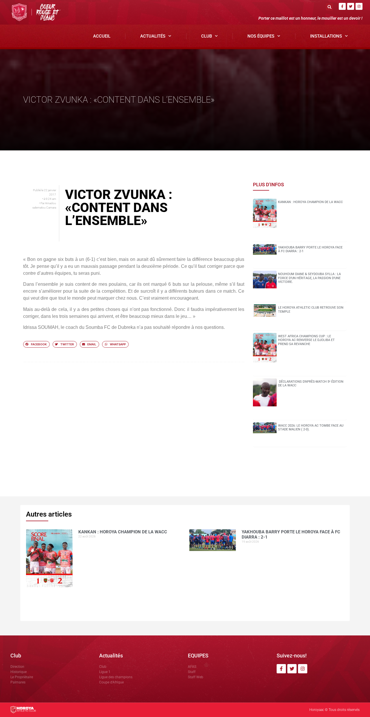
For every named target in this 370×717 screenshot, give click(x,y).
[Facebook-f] (342, 6)
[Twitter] (350, 6)
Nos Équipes (260, 36)
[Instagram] (359, 6)
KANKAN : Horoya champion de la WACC (310, 202)
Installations (326, 36)
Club (206, 36)
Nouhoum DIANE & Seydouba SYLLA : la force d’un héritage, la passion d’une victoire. (309, 277)
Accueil (101, 36)
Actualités (152, 36)
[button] (329, 6)
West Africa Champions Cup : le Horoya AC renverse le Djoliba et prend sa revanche (306, 340)
